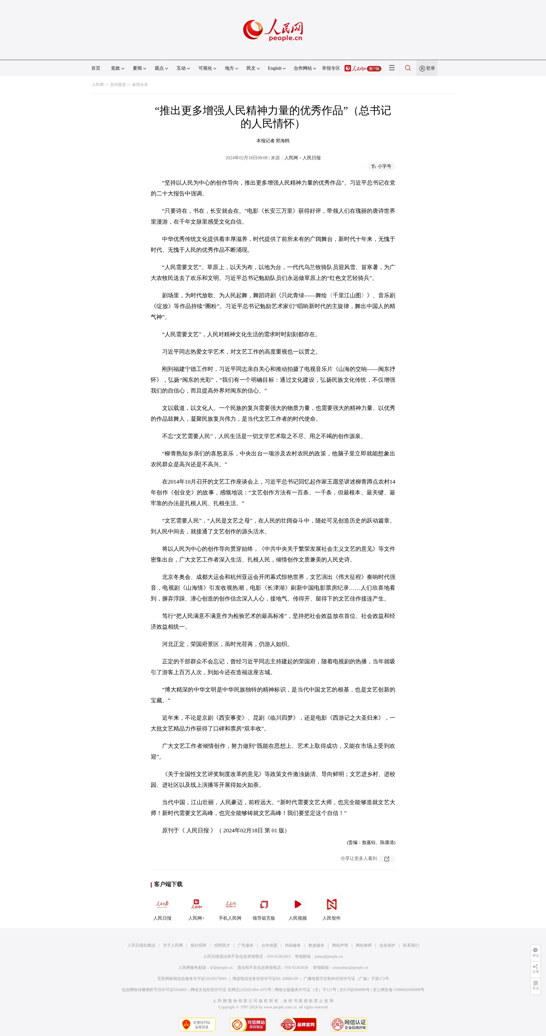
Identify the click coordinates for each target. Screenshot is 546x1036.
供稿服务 (293, 945)
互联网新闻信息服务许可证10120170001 (192, 979)
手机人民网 (230, 918)
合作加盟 (269, 945)
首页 (95, 68)
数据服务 (316, 945)
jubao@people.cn (329, 956)
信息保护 (387, 945)
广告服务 (246, 945)
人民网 (98, 84)
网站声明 (340, 945)
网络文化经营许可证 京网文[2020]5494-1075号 (231, 990)
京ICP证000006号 (355, 990)
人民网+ (196, 918)
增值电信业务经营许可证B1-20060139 (265, 979)
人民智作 (331, 918)
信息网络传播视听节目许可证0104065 (154, 990)
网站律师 (364, 945)
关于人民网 (173, 945)
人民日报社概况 (141, 945)
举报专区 (331, 68)
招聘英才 (222, 945)
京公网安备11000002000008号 (399, 990)
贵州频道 (118, 84)
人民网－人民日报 (302, 157)
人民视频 (298, 918)
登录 (430, 68)
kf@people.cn (221, 967)
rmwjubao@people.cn (350, 967)
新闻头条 (140, 84)
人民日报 (162, 918)
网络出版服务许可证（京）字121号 (305, 990)
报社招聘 (198, 945)
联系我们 (411, 945)
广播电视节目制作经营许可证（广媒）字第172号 (346, 979)
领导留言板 (264, 918)
